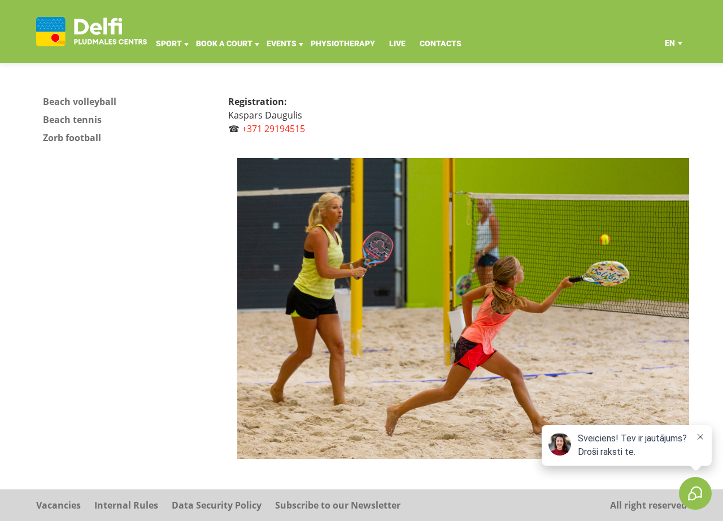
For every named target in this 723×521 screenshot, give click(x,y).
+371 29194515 (273, 128)
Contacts (440, 43)
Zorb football (72, 138)
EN (670, 42)
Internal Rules (126, 505)
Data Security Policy (217, 505)
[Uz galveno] (91, 32)
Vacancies (58, 505)
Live (397, 43)
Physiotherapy (343, 43)
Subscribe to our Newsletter (337, 505)
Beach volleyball (79, 101)
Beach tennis (72, 119)
